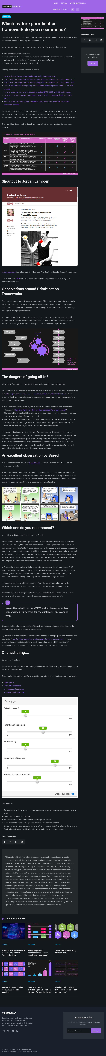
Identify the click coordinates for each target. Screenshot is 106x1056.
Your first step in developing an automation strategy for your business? (39, 989)
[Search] (77, 9)
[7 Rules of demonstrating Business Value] (66, 931)
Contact (35, 1051)
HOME (55, 3)
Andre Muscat (12, 1049)
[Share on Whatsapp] (16, 841)
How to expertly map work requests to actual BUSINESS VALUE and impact (37, 92)
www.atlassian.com (12, 685)
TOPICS (64, 3)
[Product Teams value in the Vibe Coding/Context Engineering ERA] (13, 931)
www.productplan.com (14, 692)
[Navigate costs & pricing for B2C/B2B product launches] (13, 968)
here (18, 278)
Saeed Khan (34, 463)
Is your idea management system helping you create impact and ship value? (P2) (39, 82)
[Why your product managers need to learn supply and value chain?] (39, 931)
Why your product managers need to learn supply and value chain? (38, 952)
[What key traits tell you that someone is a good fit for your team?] (66, 968)
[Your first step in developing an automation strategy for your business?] (39, 968)
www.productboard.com (14, 689)
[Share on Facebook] (5, 841)
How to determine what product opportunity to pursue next (29, 76)
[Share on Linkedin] (22, 841)
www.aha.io (9, 682)
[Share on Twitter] (10, 841)
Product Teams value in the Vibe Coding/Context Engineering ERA (13, 952)
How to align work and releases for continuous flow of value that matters (34, 394)
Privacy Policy (6, 1051)
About (29, 1051)
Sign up (92, 63)
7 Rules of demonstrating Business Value (65, 951)
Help (24, 1051)
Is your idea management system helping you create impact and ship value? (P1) (39, 79)
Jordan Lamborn (9, 272)
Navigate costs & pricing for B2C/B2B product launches (12, 989)
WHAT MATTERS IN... (78, 3)
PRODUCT (6, 17)
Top (100, 1049)
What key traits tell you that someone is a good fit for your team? (66, 989)
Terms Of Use (16, 1051)
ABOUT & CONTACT (61, 9)
